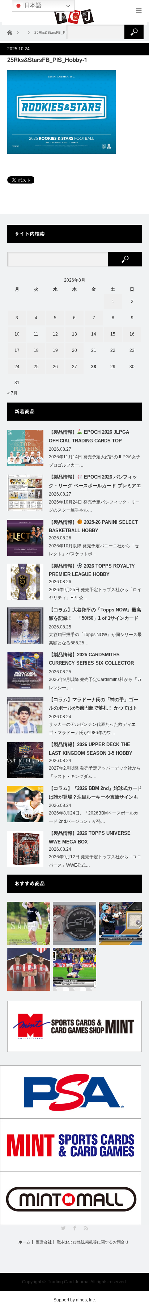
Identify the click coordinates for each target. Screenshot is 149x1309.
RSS (86, 1228)
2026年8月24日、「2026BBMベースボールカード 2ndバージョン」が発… (93, 817)
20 (74, 350)
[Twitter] (63, 1228)
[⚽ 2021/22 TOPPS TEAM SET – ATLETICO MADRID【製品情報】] (28, 969)
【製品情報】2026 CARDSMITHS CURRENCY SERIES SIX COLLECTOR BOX (91, 660)
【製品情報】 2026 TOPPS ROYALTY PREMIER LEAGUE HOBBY (92, 570)
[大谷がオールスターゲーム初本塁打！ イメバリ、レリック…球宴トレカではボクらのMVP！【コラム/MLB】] (120, 923)
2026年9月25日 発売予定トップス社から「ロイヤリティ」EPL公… (95, 594)
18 (36, 350)
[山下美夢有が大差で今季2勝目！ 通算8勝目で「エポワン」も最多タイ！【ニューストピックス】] (28, 923)
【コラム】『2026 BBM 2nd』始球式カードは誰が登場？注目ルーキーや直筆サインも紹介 (95, 794)
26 (55, 366)
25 (36, 366)
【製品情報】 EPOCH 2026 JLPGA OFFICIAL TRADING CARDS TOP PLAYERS (89, 437)
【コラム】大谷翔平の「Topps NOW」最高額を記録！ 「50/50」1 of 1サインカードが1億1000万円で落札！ (95, 615)
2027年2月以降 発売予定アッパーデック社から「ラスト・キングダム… (95, 772)
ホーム (24, 1242)
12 (55, 334)
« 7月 (12, 393)
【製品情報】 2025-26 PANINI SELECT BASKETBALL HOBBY (93, 526)
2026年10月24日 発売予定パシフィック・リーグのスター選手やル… (94, 506)
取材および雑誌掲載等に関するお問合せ (93, 1242)
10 (17, 334)
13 (74, 334)
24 (17, 366)
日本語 (32, 5)
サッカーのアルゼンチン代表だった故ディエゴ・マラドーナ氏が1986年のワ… (92, 728)
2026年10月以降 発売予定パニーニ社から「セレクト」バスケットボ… (94, 550)
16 (132, 334)
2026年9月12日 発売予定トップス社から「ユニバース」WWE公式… (95, 861)
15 (112, 334)
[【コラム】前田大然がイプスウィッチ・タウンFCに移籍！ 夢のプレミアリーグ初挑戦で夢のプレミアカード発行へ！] (74, 969)
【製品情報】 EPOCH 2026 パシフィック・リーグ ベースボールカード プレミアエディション (95, 482)
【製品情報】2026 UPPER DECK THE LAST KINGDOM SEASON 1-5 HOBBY (90, 748)
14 (93, 334)
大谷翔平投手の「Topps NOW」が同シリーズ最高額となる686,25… (95, 638)
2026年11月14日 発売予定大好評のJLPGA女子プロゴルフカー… (94, 461)
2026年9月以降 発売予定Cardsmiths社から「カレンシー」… (95, 683)
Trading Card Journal (69, 1281)
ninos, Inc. (86, 1299)
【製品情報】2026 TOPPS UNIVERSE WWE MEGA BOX (90, 837)
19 (55, 350)
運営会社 (44, 1242)
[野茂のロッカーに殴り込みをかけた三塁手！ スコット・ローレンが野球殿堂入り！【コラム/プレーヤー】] (74, 923)
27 (74, 366)
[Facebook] (75, 1228)
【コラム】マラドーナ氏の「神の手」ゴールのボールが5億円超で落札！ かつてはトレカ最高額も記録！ (93, 705)
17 (17, 350)
